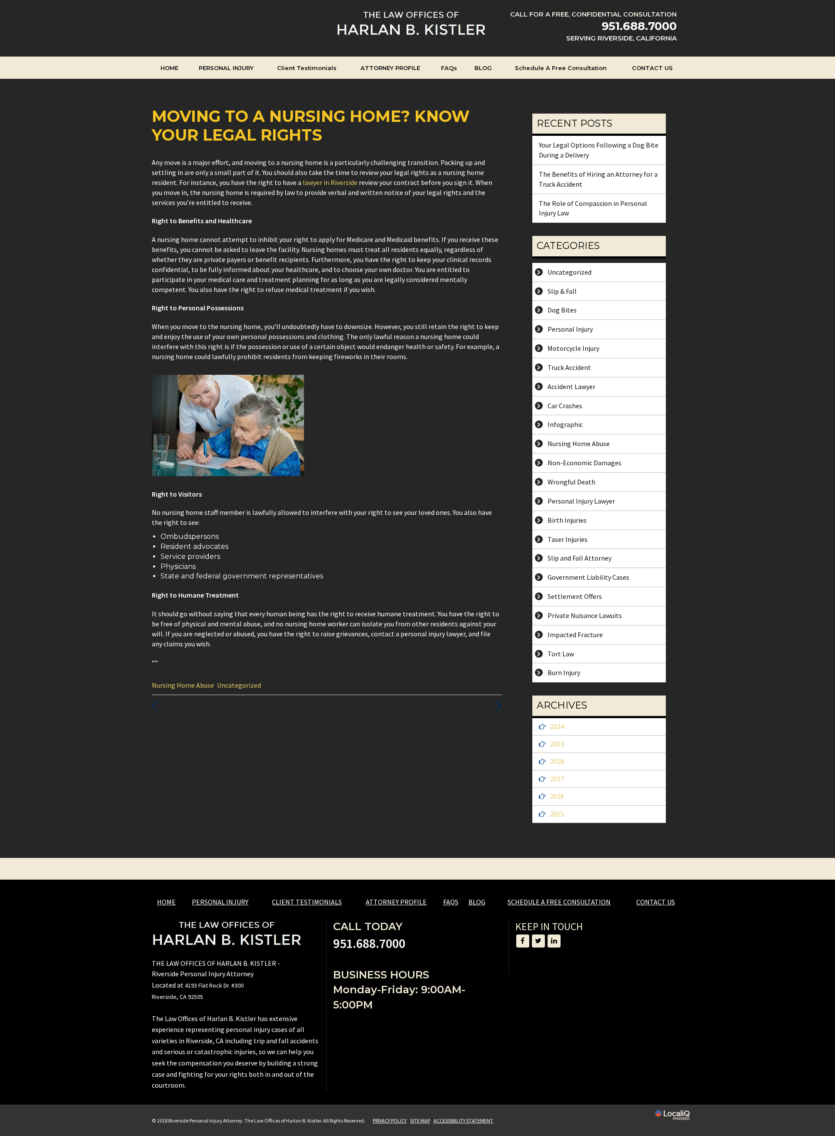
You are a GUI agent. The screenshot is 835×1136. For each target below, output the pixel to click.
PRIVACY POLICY (390, 1120)
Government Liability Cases (588, 577)
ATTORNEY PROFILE (390, 67)
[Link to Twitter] (538, 941)
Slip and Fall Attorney (579, 558)
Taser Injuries (568, 539)
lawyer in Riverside (331, 182)
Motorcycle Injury (573, 348)
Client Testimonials (307, 67)
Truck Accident (569, 367)
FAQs (449, 67)
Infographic (565, 424)
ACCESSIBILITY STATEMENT (463, 1120)
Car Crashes (565, 405)
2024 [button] (557, 726)
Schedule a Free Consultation (561, 67)
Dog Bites (562, 310)
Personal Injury (570, 329)
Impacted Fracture (575, 634)
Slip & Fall (562, 291)
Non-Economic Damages (584, 462)
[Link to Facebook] (522, 941)
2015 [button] (557, 814)
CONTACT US (652, 67)
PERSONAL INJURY (226, 67)
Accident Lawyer (571, 386)
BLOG (483, 67)
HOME (169, 67)
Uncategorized (239, 685)
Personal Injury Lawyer (581, 501)
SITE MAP (420, 1120)
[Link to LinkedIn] (554, 941)
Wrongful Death (571, 481)
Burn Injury (564, 672)
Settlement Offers (575, 596)
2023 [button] (557, 743)
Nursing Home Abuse (183, 685)
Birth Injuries (567, 520)
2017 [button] (557, 778)
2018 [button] (557, 761)
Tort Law (561, 653)
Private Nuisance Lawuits (585, 615)
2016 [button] (557, 796)
